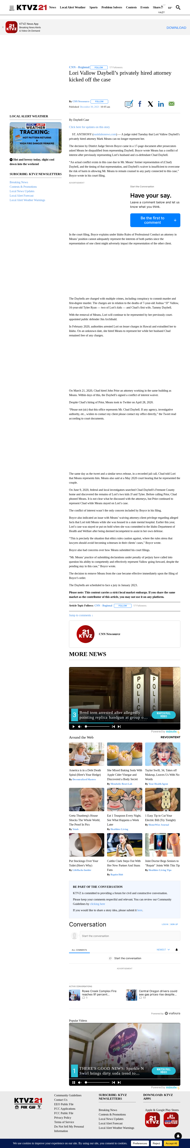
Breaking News (19, 182)
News (52, 7)
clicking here (97, 903)
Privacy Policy (62, 1117)
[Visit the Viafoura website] (172, 1013)
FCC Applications (64, 1108)
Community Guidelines (67, 1095)
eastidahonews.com (104, 134)
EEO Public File (63, 1104)
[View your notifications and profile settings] (176, 949)
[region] (124, 969)
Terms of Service (64, 1122)
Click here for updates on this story (89, 127)
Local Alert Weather (73, 7)
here (139, 910)
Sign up (174, 924)
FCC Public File (63, 1113)
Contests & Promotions (23, 186)
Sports (93, 7)
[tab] (79, 950)
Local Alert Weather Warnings (27, 200)
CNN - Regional (103, 605)
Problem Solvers (111, 7)
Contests (131, 7)
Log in (165, 924)
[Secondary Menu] (14, 7)
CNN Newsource (81, 101)
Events (144, 7)
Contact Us (60, 1099)
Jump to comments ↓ (81, 615)
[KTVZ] (31, 7)
